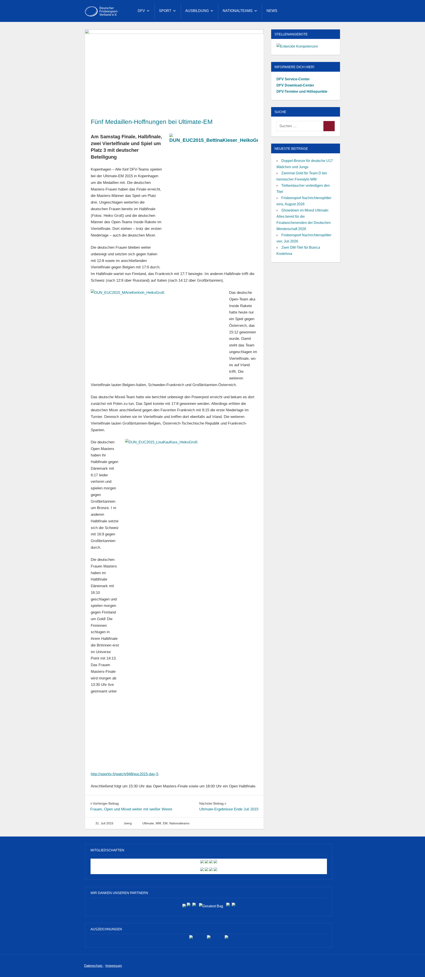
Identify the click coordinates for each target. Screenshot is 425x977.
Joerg (128, 823)
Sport (165, 11)
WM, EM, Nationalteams (172, 823)
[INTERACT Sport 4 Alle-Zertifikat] (191, 938)
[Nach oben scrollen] (414, 966)
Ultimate (148, 823)
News (272, 11)
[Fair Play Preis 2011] (226, 938)
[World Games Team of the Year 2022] (208, 938)
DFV (141, 11)
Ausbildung (197, 11)
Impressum (113, 965)
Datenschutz (93, 965)
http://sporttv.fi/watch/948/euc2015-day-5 (124, 774)
